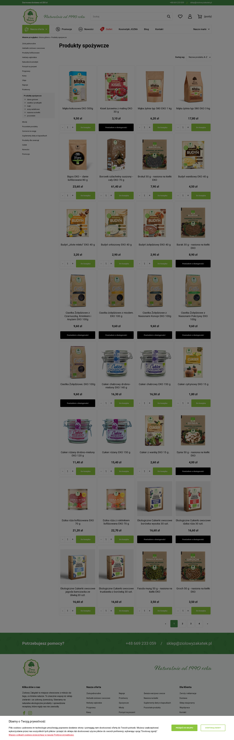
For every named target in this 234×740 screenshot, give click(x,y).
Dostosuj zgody (213, 727)
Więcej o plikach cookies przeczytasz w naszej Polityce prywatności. (41, 735)
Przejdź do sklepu (184, 727)
